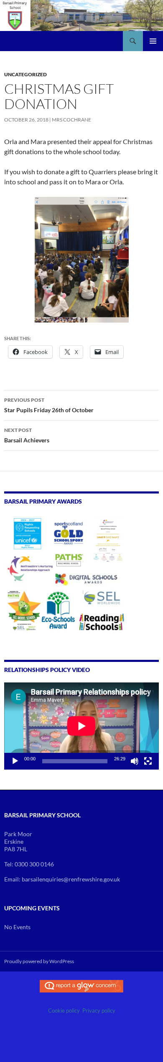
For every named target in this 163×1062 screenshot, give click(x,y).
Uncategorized (25, 74)
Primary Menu (153, 41)
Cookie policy (64, 1010)
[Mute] (134, 761)
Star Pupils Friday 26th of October (49, 405)
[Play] (15, 761)
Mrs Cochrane (71, 119)
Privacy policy (98, 1010)
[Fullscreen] (148, 761)
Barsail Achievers (26, 435)
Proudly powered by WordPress (39, 961)
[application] (81, 726)
